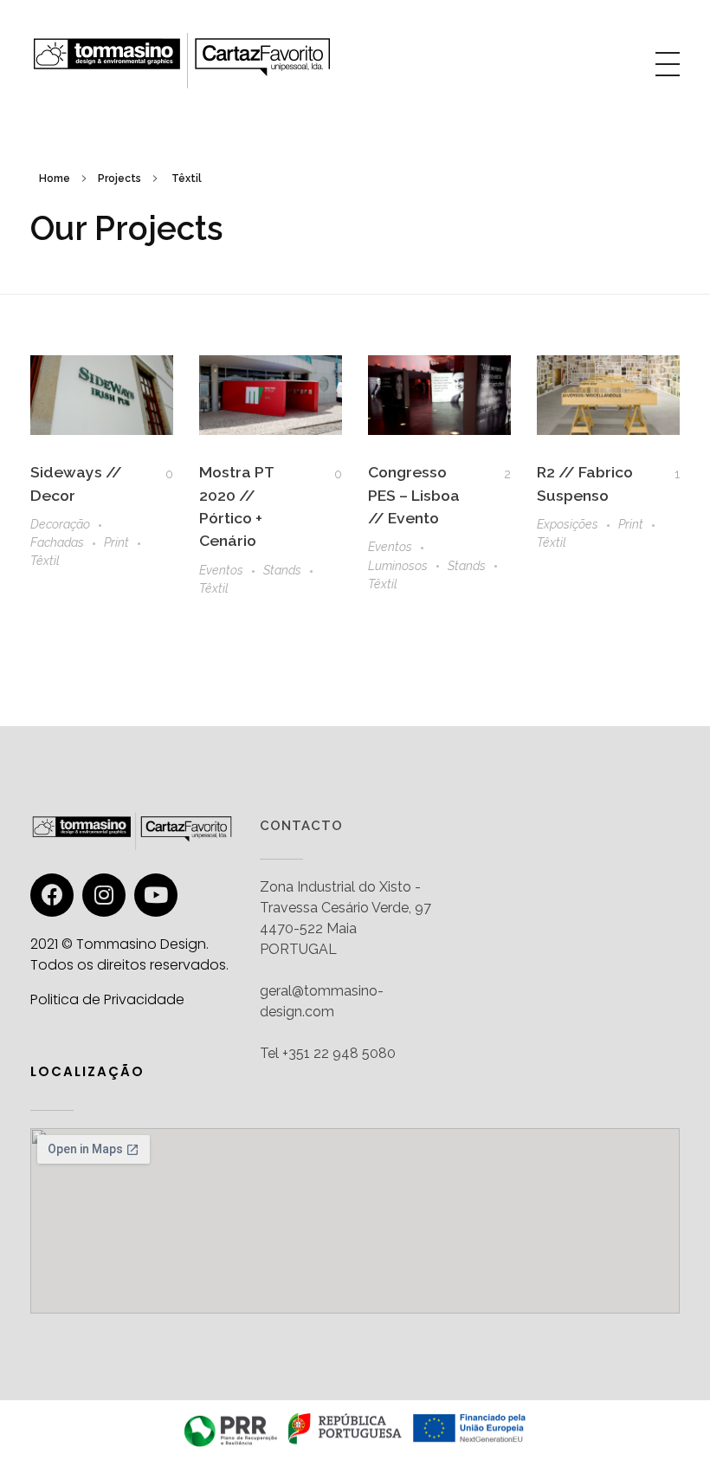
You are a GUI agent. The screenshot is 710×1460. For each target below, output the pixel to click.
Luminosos (398, 566)
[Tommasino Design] (181, 60)
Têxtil (45, 561)
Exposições (567, 524)
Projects (119, 178)
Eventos (221, 570)
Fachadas (57, 542)
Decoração (60, 524)
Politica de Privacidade (107, 999)
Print (116, 542)
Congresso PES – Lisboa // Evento (414, 495)
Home (54, 178)
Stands (282, 570)
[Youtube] (156, 895)
